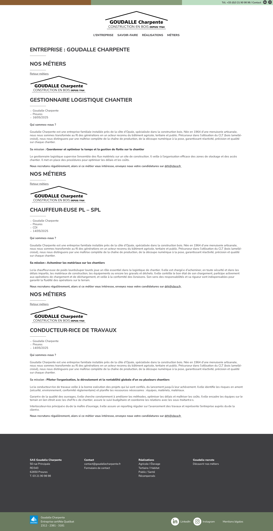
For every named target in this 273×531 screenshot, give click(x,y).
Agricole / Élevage (149, 464)
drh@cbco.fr (173, 166)
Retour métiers (39, 74)
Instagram (209, 521)
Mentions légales (233, 521)
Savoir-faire (127, 35)
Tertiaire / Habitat (149, 468)
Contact (256, 2)
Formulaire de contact (97, 468)
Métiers (173, 35)
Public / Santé (147, 472)
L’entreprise (103, 35)
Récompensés (147, 476)
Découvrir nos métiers (206, 464)
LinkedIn (185, 521)
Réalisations (152, 35)
